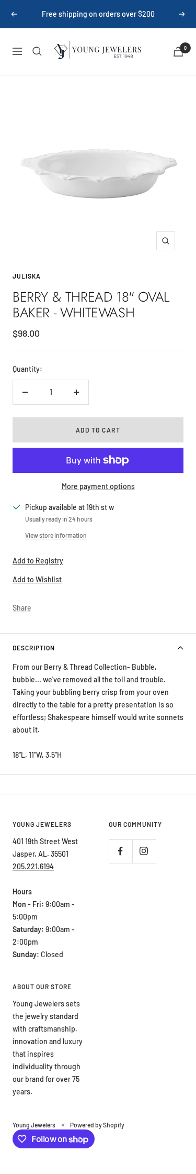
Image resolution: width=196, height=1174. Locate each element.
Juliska (27, 276)
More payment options (98, 486)
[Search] (37, 51)
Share (22, 607)
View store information (56, 535)
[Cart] (178, 52)
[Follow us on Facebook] (120, 851)
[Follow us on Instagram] (144, 851)
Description (34, 647)
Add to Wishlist (37, 579)
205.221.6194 (33, 866)
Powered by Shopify (97, 1124)
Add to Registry (38, 560)
